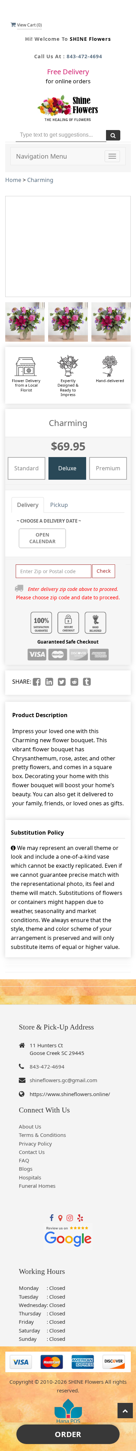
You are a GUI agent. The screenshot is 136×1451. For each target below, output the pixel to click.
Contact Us (32, 1151)
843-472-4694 (84, 56)
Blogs (25, 1168)
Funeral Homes (37, 1185)
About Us (30, 1126)
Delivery (27, 505)
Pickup (59, 505)
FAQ (24, 1160)
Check (104, 571)
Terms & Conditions (42, 1134)
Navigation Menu (41, 156)
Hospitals (30, 1177)
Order (68, 1434)
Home (13, 180)
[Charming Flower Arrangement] (25, 322)
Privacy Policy (35, 1143)
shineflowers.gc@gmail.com (63, 1080)
